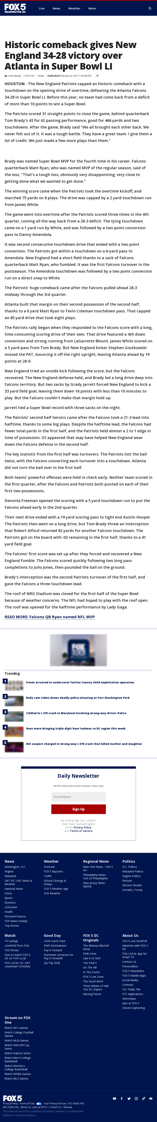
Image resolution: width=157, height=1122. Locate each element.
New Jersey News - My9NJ (95, 884)
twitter (129, 1098)
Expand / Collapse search (150, 8)
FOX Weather (52, 893)
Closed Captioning (133, 1008)
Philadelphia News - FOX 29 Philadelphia (95, 876)
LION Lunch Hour (54, 941)
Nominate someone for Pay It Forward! (58, 956)
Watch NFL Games (16, 1028)
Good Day (52, 935)
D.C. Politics (129, 867)
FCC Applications (132, 994)
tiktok (144, 1098)
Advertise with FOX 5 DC (135, 947)
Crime (8, 893)
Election (127, 880)
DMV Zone (89, 953)
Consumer (11, 907)
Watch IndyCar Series (18, 1053)
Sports (9, 898)
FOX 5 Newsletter (133, 971)
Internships (129, 998)
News (41, 75)
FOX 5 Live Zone (93, 976)
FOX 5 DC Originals (91, 937)
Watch (10, 935)
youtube (114, 1098)
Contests (127, 985)
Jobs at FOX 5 (130, 1003)
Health (9, 912)
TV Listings (11, 941)
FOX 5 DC (30, 75)
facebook (122, 1098)
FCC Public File (131, 989)
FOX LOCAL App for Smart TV (134, 955)
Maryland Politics (132, 871)
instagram (136, 1098)
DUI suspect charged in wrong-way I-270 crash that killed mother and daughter (84, 744)
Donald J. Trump (132, 890)
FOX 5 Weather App (56, 888)
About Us (130, 935)
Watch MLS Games (16, 1078)
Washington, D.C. (15, 867)
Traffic (48, 876)
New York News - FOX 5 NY (98, 868)
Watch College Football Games (19, 1034)
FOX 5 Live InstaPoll (134, 941)
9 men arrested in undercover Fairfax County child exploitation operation (80, 682)
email (151, 1098)
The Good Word (93, 981)
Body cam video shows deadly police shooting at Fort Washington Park (78, 698)
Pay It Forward (53, 950)
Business (10, 902)
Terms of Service (81, 831)
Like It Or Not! (92, 958)
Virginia (9, 871)
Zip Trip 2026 (52, 963)
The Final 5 (90, 963)
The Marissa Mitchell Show (96, 947)
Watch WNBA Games (18, 1074)
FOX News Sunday (16, 921)
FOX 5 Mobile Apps (134, 975)
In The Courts (91, 972)
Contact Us (129, 961)
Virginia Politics (131, 876)
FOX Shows (12, 950)
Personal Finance (15, 916)
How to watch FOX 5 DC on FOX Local (17, 956)
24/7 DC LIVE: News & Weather (18, 882)
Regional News (96, 861)
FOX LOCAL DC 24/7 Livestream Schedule (17, 964)
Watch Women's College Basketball (16, 1067)
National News (14, 888)
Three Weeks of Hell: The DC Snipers (96, 987)
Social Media (130, 980)
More (92, 8)
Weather (51, 861)
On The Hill (90, 967)
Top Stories (12, 925)
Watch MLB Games (17, 1040)
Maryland (10, 876)
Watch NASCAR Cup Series (17, 1046)
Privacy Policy (83, 827)
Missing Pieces (92, 994)
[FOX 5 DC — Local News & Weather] (17, 8)
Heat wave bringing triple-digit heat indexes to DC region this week (75, 728)
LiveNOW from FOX (17, 945)
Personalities (130, 966)
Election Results (132, 885)
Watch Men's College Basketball (18, 1059)
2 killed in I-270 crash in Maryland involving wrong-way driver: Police (76, 713)
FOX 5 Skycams (53, 871)
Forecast (49, 867)
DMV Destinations (55, 945)
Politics (128, 861)
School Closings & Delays (55, 882)
